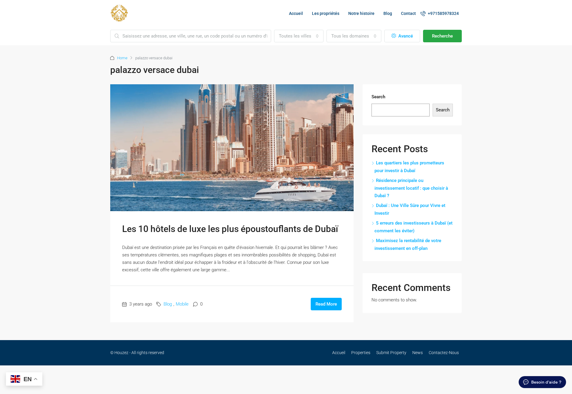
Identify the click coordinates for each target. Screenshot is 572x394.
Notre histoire (361, 13)
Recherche (442, 36)
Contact (408, 13)
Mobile (182, 304)
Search (378, 96)
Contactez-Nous (444, 352)
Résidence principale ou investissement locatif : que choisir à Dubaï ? (411, 188)
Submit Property (391, 352)
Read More (326, 304)
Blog (387, 13)
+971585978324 (443, 13)
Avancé (405, 36)
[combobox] (299, 36)
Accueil (296, 13)
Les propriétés (325, 13)
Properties (360, 352)
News (417, 352)
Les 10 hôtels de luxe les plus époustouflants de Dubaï (230, 229)
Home (122, 58)
